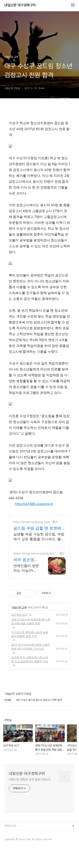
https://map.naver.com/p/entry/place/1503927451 (34, 553)
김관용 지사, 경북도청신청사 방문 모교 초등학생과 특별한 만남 (29, 659)
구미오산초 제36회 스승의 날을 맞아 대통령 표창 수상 (29, 634)
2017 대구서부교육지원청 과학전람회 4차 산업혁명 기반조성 (30, 646)
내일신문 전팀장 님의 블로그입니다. (30, 779)
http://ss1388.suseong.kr (34, 504)
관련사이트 (10, 825)
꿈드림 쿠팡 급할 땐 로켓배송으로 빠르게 (39, 528)
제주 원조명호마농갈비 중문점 (25, 559)
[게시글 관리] (31, 593)
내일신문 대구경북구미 (20, 5)
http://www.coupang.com (31, 522)
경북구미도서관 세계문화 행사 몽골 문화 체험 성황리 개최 (30, 621)
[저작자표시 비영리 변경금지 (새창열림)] (60, 593)
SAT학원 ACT (19, 614)
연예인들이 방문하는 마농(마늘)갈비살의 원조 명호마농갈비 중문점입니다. (26, 568)
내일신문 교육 (19, 607)
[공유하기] (25, 593)
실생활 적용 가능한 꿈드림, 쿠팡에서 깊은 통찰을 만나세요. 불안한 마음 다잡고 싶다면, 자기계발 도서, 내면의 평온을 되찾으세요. (38, 536)
